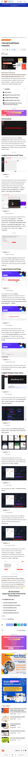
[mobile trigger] (2, 1)
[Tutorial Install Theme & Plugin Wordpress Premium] (8, 1)
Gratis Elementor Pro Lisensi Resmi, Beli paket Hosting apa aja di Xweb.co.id (14, 5)
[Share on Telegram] (12, 49)
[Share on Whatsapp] (10, 49)
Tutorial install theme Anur (9, 610)
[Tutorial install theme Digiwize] (5, 740)
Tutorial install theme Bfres (10, 607)
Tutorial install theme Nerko (10, 602)
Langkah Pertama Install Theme (12, 95)
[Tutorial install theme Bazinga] (5, 733)
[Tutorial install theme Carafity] (5, 719)
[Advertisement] (14, 21)
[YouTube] (25, 751)
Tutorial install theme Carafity (17, 716)
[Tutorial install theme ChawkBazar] (5, 726)
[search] (18, 1)
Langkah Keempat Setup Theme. (12, 100)
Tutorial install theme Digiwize (17, 738)
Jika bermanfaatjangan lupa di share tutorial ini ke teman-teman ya (12, 103)
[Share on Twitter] (7, 49)
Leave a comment (22, 630)
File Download (7, 92)
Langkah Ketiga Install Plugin (11, 97)
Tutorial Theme (13, 713)
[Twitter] (23, 751)
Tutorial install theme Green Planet (11, 605)
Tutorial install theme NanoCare (11, 612)
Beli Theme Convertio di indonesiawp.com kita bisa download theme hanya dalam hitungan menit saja (13, 74)
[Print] (14, 49)
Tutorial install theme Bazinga (17, 731)
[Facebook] (21, 751)
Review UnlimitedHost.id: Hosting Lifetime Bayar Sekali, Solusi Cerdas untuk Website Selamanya (18, 710)
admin (6, 54)
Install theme (10, 619)
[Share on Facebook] (5, 49)
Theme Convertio (12, 258)
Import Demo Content (13, 578)
